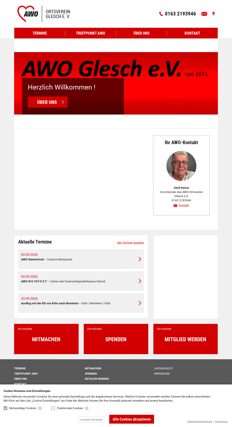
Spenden (91, 373)
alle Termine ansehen (130, 242)
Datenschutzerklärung (199, 421)
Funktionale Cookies (70, 408)
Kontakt (184, 205)
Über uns (47, 102)
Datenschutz (163, 368)
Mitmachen (93, 368)
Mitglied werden (97, 378)
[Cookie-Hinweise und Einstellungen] (40, 408)
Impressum (221, 421)
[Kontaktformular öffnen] (204, 14)
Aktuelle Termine (35, 241)
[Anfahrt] (213, 14)
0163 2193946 (180, 13)
